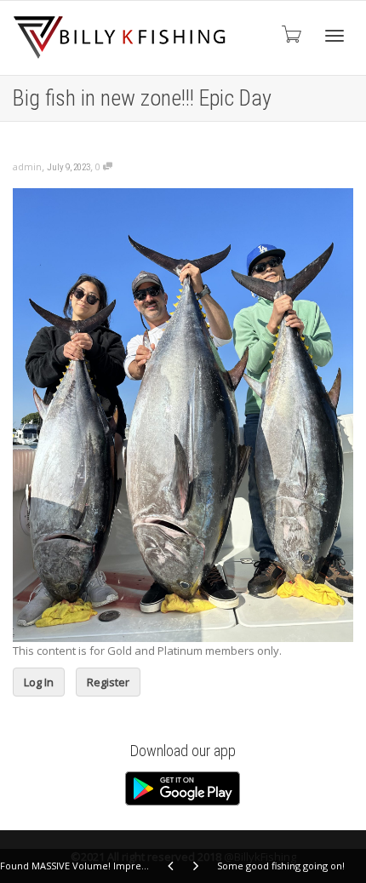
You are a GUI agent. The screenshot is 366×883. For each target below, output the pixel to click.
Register (108, 682)
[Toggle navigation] (334, 35)
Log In (39, 682)
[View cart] (290, 33)
